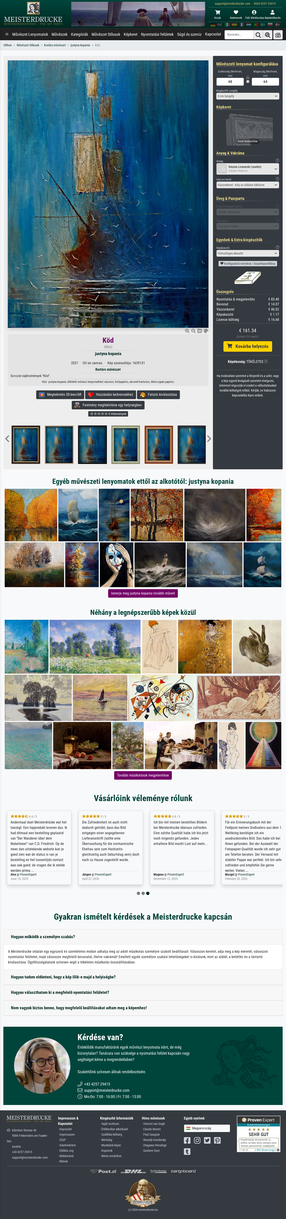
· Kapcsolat (65, 1129)
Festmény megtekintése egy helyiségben (111, 405)
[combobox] (248, 96)
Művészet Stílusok (106, 34)
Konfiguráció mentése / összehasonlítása (249, 263)
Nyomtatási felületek (157, 34)
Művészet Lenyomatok (30, 34)
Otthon (8, 45)
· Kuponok (106, 1151)
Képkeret (130, 34)
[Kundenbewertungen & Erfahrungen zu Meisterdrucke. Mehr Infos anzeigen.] (258, 1134)
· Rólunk (63, 1161)
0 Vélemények (117, 414)
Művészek (59, 34)
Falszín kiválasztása (161, 394)
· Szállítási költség (111, 1134)
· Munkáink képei (110, 1145)
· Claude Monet (151, 1129)
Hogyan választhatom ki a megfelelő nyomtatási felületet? (60, 992)
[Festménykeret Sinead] (29, 444)
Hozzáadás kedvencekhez (113, 394)
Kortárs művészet (55, 45)
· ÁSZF (62, 1140)
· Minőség (106, 1140)
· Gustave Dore (151, 1151)
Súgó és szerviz (189, 34)
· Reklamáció (66, 1156)
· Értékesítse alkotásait (114, 1129)
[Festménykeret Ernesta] (163, 444)
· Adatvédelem (67, 1145)
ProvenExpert (28, 874)
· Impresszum (66, 1134)
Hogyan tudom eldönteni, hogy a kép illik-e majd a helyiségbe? (63, 977)
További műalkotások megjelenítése (143, 775)
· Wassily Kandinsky (154, 1140)
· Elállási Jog (66, 1151)
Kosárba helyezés (250, 346)
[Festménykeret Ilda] (196, 444)
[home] (7, 34)
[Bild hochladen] (278, 34)
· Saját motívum (109, 1124)
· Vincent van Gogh (153, 1124)
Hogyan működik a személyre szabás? (43, 936)
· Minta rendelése (111, 1156)
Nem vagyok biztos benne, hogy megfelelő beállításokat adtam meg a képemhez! (79, 1007)
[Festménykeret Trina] (63, 444)
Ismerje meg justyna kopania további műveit (143, 593)
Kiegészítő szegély (227, 90)
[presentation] (7, 439)
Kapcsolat (213, 34)
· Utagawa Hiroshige (154, 1145)
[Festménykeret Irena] (96, 444)
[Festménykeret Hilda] (129, 444)
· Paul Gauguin (151, 1134)
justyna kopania (80, 45)
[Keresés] (258, 34)
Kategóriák (79, 34)
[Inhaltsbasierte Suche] (267, 34)
